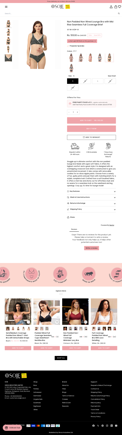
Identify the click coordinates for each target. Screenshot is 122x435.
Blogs (64, 392)
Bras (35, 385)
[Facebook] (93, 426)
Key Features (75, 191)
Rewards (65, 406)
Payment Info (95, 406)
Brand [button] (64, 382)
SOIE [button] (6, 382)
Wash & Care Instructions (80, 197)
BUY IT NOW (91, 129)
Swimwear (37, 396)
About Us (65, 385)
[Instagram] (107, 426)
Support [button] (94, 382)
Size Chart (112, 76)
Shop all (61, 358)
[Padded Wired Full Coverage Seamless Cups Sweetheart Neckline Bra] (46, 311)
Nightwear (37, 406)
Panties (36, 389)
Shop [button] (35, 382)
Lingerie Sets (37, 399)
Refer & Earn (66, 403)
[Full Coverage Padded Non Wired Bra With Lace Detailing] (104, 311)
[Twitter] (98, 426)
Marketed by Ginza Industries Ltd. (61, 432)
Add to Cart (18, 348)
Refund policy (96, 403)
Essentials (37, 403)
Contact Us (95, 389)
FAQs (64, 389)
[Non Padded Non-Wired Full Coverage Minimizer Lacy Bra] (75, 311)
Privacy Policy (96, 417)
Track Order (95, 410)
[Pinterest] (103, 426)
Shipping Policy (76, 209)
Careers (65, 399)
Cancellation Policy (98, 399)
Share (72, 217)
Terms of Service (68, 396)
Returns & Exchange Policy (100, 396)
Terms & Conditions (98, 413)
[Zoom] (37, 44)
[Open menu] (6, 7)
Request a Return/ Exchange (101, 385)
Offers (35, 410)
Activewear (37, 392)
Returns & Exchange (77, 203)
